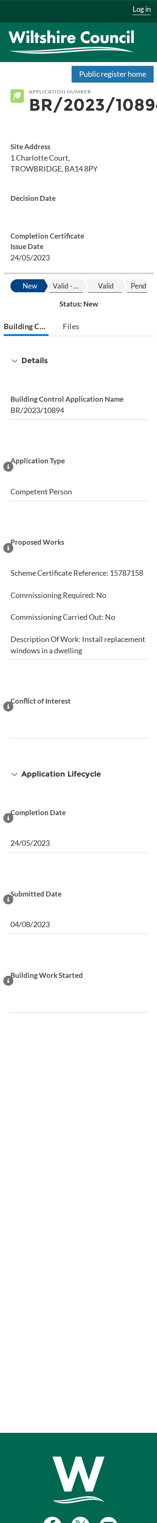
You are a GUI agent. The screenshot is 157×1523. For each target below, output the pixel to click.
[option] (29, 286)
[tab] (26, 327)
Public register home (112, 73)
